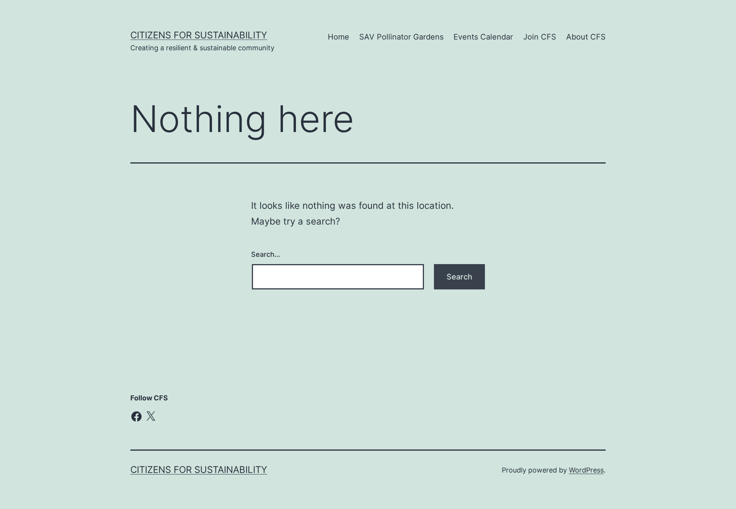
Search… (265, 254)
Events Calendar (483, 36)
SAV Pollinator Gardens (401, 36)
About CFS (586, 36)
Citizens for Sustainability (198, 35)
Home (338, 36)
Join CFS (539, 36)
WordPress (586, 470)
